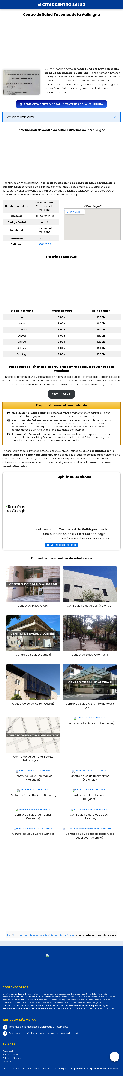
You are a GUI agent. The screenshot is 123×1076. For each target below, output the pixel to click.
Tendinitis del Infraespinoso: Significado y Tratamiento (38, 1026)
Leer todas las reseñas (63, 544)
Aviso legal (8, 1051)
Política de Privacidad (12, 1058)
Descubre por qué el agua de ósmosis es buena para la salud (43, 1033)
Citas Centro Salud (63, 4)
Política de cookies (11, 1054)
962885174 (45, 244)
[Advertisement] (61, 42)
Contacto (7, 1062)
